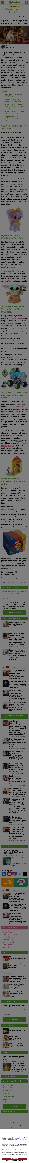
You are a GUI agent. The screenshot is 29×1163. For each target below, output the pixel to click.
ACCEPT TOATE (14, 1158)
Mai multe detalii (17, 1138)
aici (7, 1144)
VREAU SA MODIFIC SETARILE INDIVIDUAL (14, 1160)
